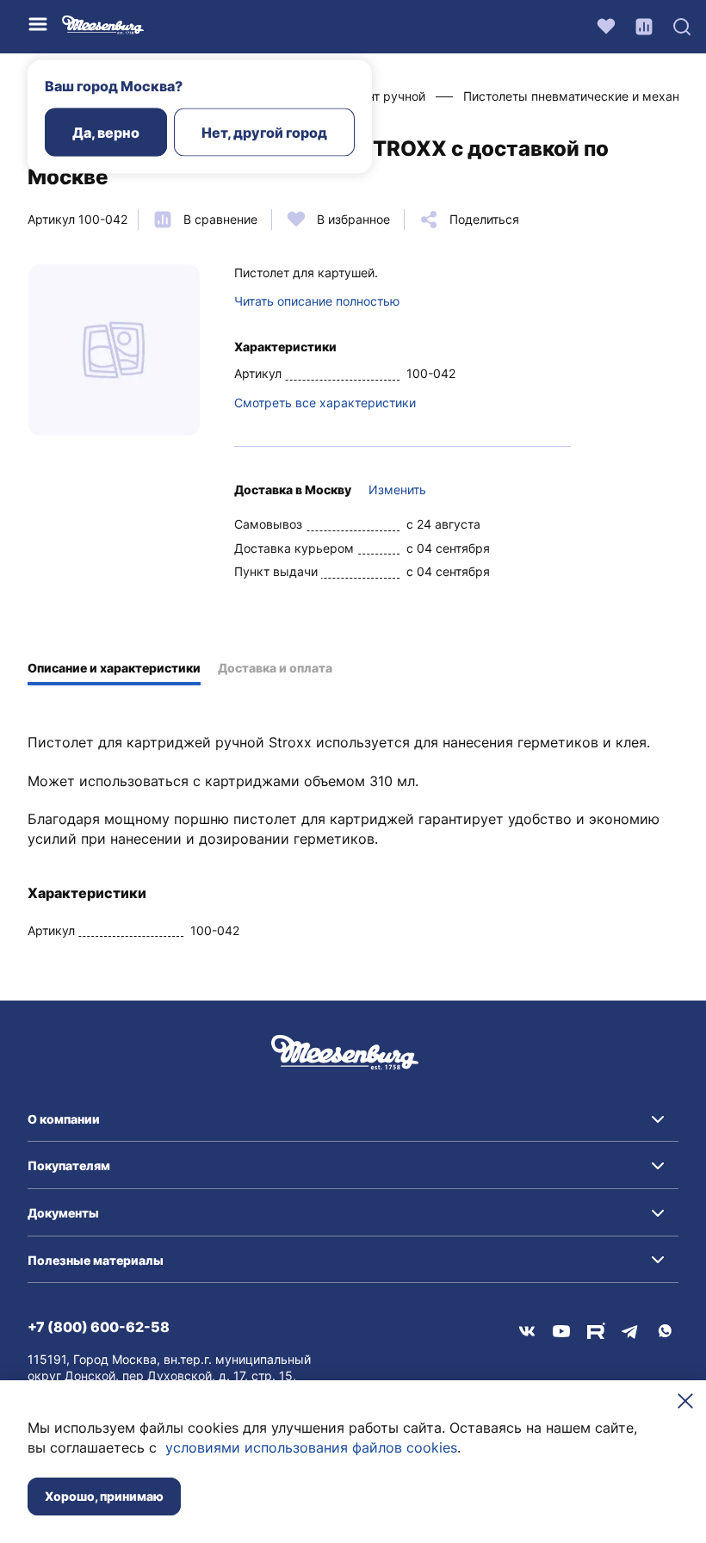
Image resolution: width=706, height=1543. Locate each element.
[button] (353, 1119)
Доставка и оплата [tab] (275, 667)
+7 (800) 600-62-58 (99, 1326)
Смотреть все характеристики (325, 402)
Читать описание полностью (316, 301)
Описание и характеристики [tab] (114, 667)
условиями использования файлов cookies (311, 1447)
